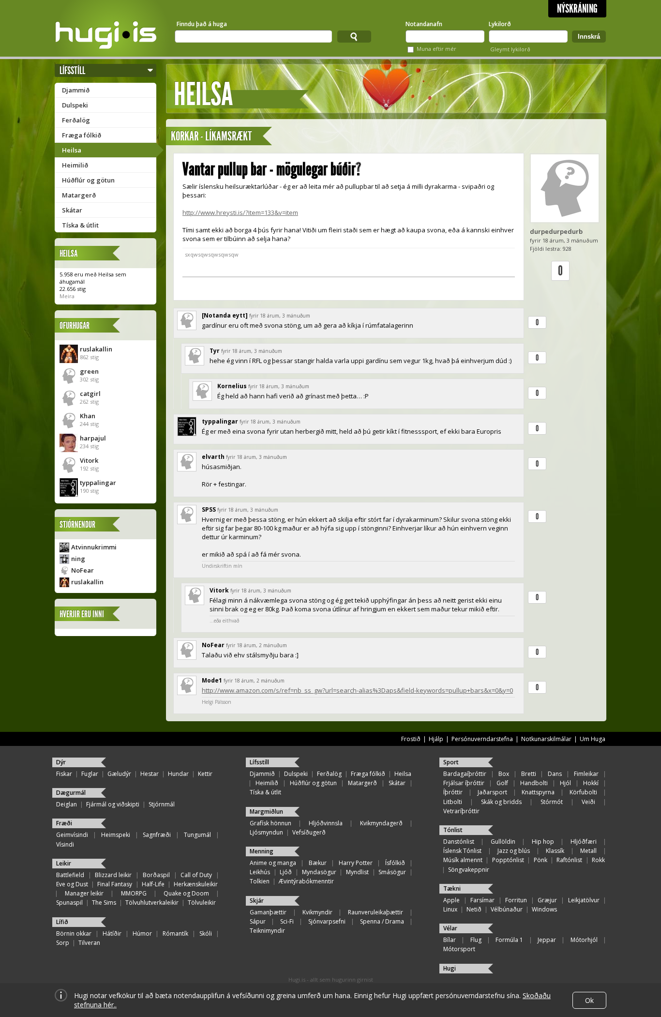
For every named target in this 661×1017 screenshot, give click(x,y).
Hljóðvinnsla (326, 823)
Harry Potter (356, 863)
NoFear (82, 570)
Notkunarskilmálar (546, 739)
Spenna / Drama (382, 921)
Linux (450, 909)
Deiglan (66, 804)
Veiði (588, 802)
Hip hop (543, 841)
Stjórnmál (162, 804)
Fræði (64, 823)
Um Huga (592, 739)
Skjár (257, 900)
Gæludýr (119, 774)
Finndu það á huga (202, 24)
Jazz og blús (513, 851)
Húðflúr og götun (88, 180)
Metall (588, 851)
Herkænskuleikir (196, 884)
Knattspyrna (538, 792)
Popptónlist (508, 860)
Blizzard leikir (113, 875)
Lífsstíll (72, 70)
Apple (451, 900)
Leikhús (260, 872)
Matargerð (79, 195)
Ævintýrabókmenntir (306, 881)
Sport (451, 762)
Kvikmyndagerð (381, 823)
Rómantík (175, 933)
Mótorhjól (584, 940)
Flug (475, 940)
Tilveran (89, 943)
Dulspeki (75, 105)
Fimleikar (586, 774)
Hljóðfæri (584, 841)
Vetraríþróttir (461, 811)
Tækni (452, 888)
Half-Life (153, 884)
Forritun (516, 900)
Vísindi (65, 844)
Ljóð (286, 872)
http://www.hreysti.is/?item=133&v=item (240, 212)
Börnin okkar (73, 933)
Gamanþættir (268, 912)
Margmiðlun (266, 811)
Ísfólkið (395, 863)
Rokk (598, 860)
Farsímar (482, 900)
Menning (261, 851)
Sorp (62, 943)
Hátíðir (112, 933)
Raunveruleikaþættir (375, 912)
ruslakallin (96, 349)
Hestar (149, 774)
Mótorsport (459, 949)
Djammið (76, 90)
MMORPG (134, 893)
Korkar (184, 136)
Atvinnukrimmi (94, 547)
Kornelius (232, 386)
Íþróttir (453, 792)
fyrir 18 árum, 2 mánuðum (256, 645)
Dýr (61, 762)
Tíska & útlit (80, 225)
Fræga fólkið (81, 135)
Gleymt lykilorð (510, 49)
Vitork (89, 460)
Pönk (540, 860)
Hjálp (436, 739)
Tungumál (197, 835)
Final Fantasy (114, 884)
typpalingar (98, 482)
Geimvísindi (72, 835)
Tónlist (453, 830)
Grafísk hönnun (270, 823)
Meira (67, 296)
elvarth (213, 457)
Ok (589, 1000)
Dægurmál (71, 793)
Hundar (178, 774)
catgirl (90, 393)
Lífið (62, 922)
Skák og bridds (501, 802)
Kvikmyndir (317, 912)
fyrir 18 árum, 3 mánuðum (279, 315)
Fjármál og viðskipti (112, 804)
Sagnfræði (157, 835)
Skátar (72, 210)
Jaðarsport (492, 792)
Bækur (318, 863)
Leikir (63, 863)
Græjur (547, 900)
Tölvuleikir (202, 902)
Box (503, 774)
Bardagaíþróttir (464, 774)
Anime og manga (273, 863)
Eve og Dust (72, 884)
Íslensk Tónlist (462, 851)
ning (78, 558)
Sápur (258, 921)
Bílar (449, 940)
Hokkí (591, 783)
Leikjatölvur (584, 900)
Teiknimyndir (267, 930)
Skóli (205, 933)
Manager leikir (84, 893)
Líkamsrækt (228, 136)
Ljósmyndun (266, 832)
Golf (502, 783)
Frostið (411, 739)
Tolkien (260, 881)
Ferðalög (76, 120)
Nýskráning (577, 8)
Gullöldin (503, 841)
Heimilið (75, 165)
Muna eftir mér (436, 48)
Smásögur (392, 872)
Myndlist (357, 872)
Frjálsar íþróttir (463, 783)
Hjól (565, 783)
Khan (87, 415)
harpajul (93, 438)
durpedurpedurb (556, 231)
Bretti (528, 774)
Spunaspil (69, 902)
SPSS (209, 509)
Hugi (449, 968)
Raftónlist (569, 860)
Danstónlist (458, 841)
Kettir (205, 774)
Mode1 (212, 680)
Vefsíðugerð (309, 832)
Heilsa (71, 150)
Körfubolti (583, 792)
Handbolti (534, 783)
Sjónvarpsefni (327, 921)
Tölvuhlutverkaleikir (152, 902)
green (89, 371)
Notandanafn (424, 24)
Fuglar (89, 774)
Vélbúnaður (507, 909)
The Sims (104, 902)
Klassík (555, 851)
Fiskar (64, 774)
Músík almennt (462, 860)
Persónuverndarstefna (482, 739)
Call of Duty (196, 875)
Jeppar (547, 940)
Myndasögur (319, 872)
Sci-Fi (287, 921)
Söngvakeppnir (468, 869)
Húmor (142, 933)
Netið (473, 909)
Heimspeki (115, 835)
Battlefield (70, 875)
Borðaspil (156, 875)
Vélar (450, 928)
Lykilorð (500, 24)
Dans (555, 774)
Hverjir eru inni (82, 614)
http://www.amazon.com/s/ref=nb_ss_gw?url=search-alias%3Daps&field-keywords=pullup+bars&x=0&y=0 (357, 690)
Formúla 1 (509, 940)
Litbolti (452, 802)
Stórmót (552, 802)
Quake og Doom (186, 893)
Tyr (215, 351)
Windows (544, 909)
